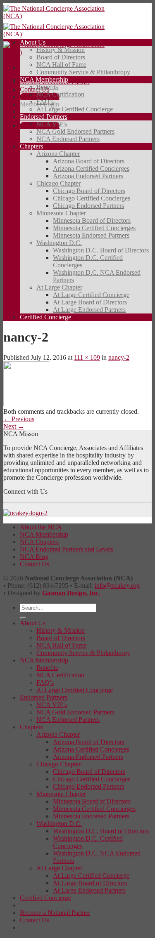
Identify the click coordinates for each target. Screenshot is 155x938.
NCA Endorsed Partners (68, 138)
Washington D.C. (59, 242)
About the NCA (41, 526)
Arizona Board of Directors (88, 161)
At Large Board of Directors (90, 302)
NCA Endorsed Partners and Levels (66, 549)
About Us (32, 42)
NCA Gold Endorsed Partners (75, 131)
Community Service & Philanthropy (83, 71)
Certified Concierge (45, 317)
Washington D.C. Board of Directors (101, 250)
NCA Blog (34, 556)
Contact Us (34, 89)
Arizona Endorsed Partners (88, 175)
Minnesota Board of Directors (92, 220)
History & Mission (60, 49)
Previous (18, 418)
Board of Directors (60, 57)
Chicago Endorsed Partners (88, 205)
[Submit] (23, 618)
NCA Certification (60, 94)
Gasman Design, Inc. (71, 592)
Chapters (31, 146)
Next (13, 426)
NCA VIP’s (51, 123)
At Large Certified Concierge (74, 109)
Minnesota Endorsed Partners (91, 235)
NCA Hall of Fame (61, 64)
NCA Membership (44, 79)
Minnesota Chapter (61, 213)
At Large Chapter (59, 287)
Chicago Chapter (58, 183)
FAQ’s (45, 101)
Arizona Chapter (58, 153)
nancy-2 (118, 357)
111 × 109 (87, 357)
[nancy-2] (26, 404)
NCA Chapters (39, 541)
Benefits (47, 86)
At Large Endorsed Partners (89, 309)
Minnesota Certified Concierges (94, 227)
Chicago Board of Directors (89, 190)
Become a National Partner (55, 912)
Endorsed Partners (43, 116)
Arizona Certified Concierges (91, 168)
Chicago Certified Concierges (91, 198)
